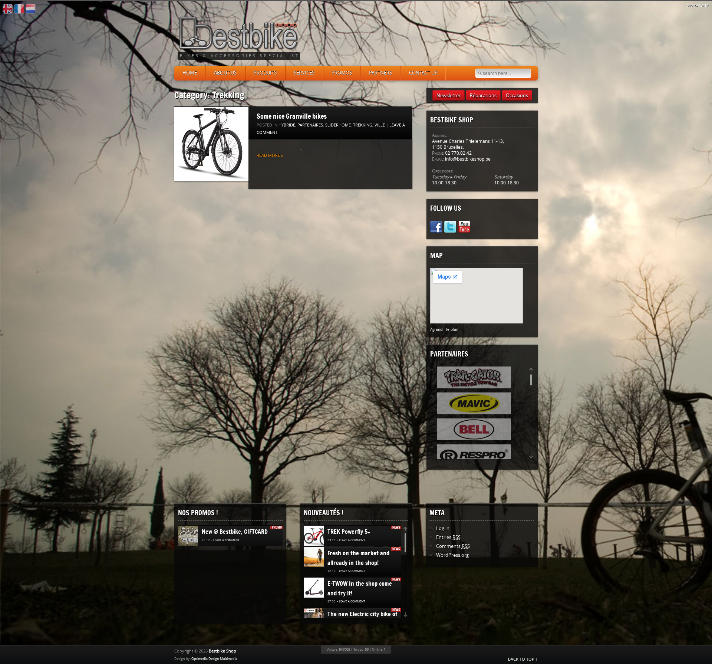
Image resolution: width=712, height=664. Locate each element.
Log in (442, 528)
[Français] (19, 9)
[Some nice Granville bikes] (211, 144)
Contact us (423, 73)
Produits (265, 73)
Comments (453, 546)
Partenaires (310, 125)
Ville (380, 125)
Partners (380, 73)
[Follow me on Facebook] (436, 228)
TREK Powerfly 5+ (348, 531)
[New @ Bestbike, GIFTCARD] (190, 536)
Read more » (270, 155)
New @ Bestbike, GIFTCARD (235, 531)
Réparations (483, 95)
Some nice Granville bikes (292, 116)
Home (189, 73)
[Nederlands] (30, 9)
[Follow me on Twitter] (450, 228)
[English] (7, 9)
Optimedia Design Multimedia (214, 659)
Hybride (286, 125)
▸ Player (697, 5)
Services (304, 73)
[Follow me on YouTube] (464, 228)
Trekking (362, 125)
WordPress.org (452, 555)
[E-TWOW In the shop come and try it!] (315, 588)
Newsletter (448, 95)
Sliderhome (338, 125)
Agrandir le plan (444, 329)
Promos (342, 73)
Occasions (517, 95)
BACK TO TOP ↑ (523, 659)
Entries (448, 537)
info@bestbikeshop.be (468, 159)
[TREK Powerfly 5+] (317, 536)
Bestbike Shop (222, 651)
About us (225, 73)
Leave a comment (226, 540)
